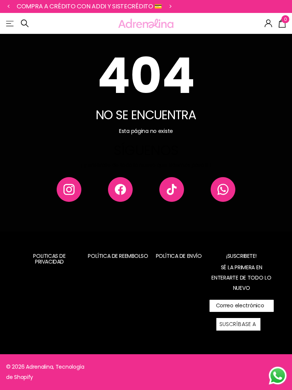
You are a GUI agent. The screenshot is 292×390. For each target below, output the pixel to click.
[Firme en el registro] (269, 23)
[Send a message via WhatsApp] (277, 375)
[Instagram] (69, 189)
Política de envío (179, 256)
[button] (8, 6)
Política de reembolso (118, 256)
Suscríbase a (238, 324)
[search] (25, 23)
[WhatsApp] (223, 189)
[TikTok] (171, 189)
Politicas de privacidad (49, 258)
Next (170, 6)
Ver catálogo (10, 23)
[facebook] (120, 189)
